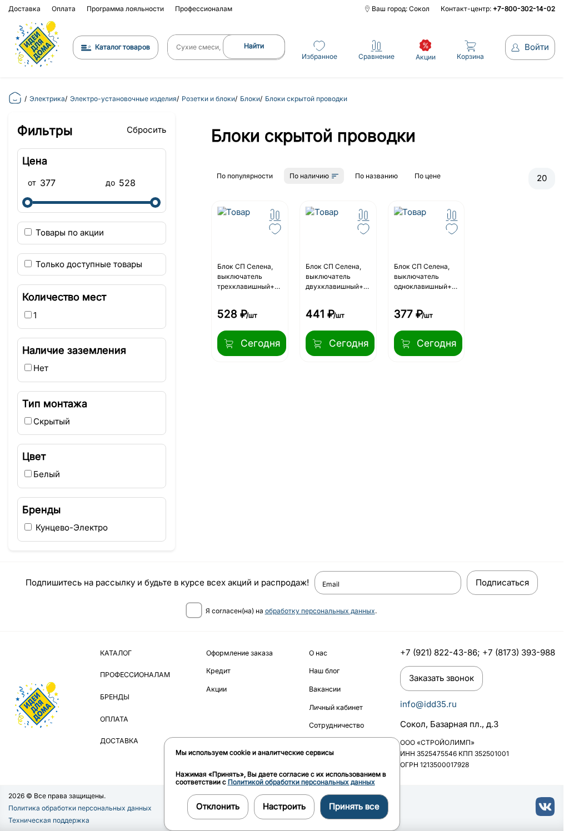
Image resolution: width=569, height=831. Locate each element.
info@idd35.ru (428, 704)
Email (331, 584)
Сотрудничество (336, 725)
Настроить (284, 806)
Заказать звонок (441, 678)
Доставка (24, 8)
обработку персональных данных (320, 611)
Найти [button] (254, 46)
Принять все (354, 806)
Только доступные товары (87, 264)
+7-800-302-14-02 (524, 8)
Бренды (114, 697)
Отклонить (217, 806)
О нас (318, 653)
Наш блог (324, 671)
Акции (216, 689)
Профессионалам (203, 8)
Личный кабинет (336, 707)
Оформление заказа (239, 653)
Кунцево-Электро (70, 527)
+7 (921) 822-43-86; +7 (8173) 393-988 (477, 652)
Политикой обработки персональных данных (301, 782)
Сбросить (146, 129)
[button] (275, 215)
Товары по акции (68, 232)
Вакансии (325, 689)
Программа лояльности (125, 8)
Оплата (64, 8)
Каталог (116, 653)
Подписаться (502, 582)
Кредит (218, 671)
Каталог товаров (122, 47)
